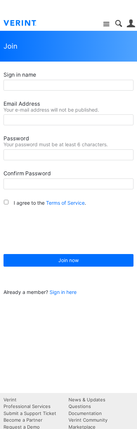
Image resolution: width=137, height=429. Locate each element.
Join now (68, 260)
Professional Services (27, 406)
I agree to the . (50, 203)
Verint (10, 399)
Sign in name (20, 74)
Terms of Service (65, 203)
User (131, 23)
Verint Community (87, 420)
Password (16, 138)
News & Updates (86, 399)
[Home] (25, 23)
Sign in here (63, 292)
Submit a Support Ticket (30, 413)
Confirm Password (27, 173)
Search (118, 23)
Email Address (22, 103)
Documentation (85, 413)
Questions (79, 406)
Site (106, 24)
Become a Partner (23, 420)
